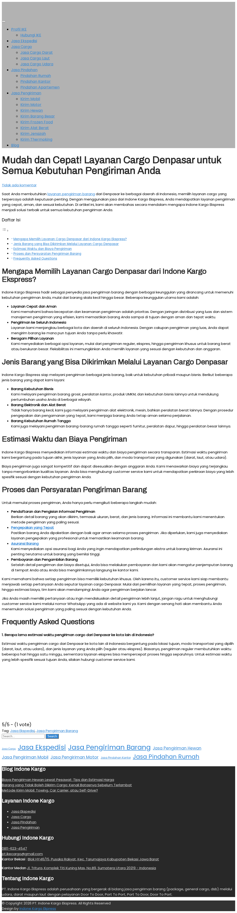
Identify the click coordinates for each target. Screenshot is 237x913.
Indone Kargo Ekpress (37, 908)
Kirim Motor (30, 104)
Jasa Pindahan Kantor (116, 758)
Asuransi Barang (25, 543)
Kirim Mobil (30, 99)
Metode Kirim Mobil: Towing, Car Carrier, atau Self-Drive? (50, 790)
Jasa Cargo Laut (35, 58)
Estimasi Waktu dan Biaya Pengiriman (42, 249)
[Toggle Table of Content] (5, 230)
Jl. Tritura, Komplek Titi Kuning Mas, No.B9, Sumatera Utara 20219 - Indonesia (91, 867)
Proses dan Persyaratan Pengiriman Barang (47, 253)
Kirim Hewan (31, 110)
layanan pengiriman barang (71, 193)
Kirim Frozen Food (36, 122)
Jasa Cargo (21, 46)
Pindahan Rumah (35, 75)
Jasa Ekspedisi (24, 41)
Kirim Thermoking (36, 139)
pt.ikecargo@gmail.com (22, 853)
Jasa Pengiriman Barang (57, 730)
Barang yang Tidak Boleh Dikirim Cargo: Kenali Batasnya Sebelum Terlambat (67, 785)
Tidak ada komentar (19, 185)
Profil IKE (19, 29)
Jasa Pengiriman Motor (74, 757)
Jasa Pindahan (24, 70)
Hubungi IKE (30, 35)
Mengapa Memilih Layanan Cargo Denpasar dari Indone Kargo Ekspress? (70, 239)
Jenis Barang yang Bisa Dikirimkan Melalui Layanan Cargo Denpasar (66, 244)
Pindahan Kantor (35, 81)
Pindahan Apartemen (39, 87)
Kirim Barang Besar (37, 116)
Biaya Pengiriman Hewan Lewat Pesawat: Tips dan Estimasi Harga (58, 779)
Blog (15, 145)
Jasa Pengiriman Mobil (25, 757)
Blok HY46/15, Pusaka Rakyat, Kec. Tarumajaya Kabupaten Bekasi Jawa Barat (93, 859)
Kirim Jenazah (33, 133)
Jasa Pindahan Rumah (166, 757)
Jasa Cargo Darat (36, 52)
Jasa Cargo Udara (36, 64)
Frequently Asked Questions (35, 258)
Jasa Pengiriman (26, 93)
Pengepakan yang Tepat (32, 527)
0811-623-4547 (14, 848)
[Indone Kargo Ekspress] (9, 14)
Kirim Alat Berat (34, 127)
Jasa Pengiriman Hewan (177, 748)
